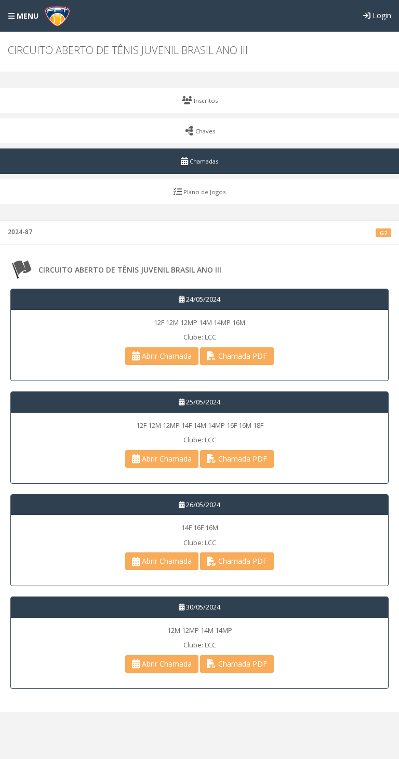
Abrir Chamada (166, 356)
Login (380, 15)
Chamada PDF (241, 356)
